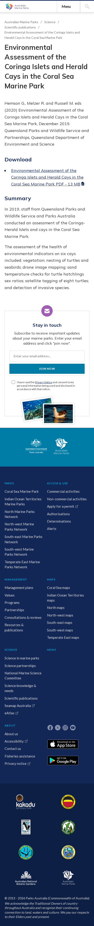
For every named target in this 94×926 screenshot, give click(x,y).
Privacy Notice (43, 382)
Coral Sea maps (58, 587)
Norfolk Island (68, 827)
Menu (66, 6)
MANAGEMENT (16, 579)
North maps (56, 607)
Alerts (51, 528)
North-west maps (60, 615)
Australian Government (36, 446)
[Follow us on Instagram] (65, 727)
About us (11, 734)
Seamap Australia (18, 706)
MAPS (51, 579)
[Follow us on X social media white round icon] (57, 727)
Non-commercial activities (67, 499)
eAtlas (9, 713)
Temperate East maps (63, 637)
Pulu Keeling (68, 852)
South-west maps (60, 630)
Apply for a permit (60, 506)
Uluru (68, 801)
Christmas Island (25, 852)
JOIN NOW (47, 368)
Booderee (25, 827)
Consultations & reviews (23, 617)
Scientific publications (20, 27)
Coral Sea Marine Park (22, 491)
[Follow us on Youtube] (73, 727)
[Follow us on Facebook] (50, 727)
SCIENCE (11, 649)
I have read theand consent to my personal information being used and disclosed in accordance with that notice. (46, 386)
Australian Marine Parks (17, 7)
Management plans (19, 587)
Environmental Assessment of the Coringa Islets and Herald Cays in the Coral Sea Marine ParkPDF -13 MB (47, 177)
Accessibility (14, 741)
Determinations (59, 521)
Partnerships (14, 610)
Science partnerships (20, 666)
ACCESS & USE (57, 483)
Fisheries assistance (20, 756)
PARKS (9, 483)
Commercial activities (63, 491)
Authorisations (58, 514)
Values (10, 595)
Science (49, 22)
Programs (12, 602)
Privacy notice (15, 763)
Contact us (13, 748)
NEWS (51, 649)
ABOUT (10, 725)
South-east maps (59, 622)
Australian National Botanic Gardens (26, 877)
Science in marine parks (22, 658)
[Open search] (87, 6)
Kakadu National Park (26, 801)
